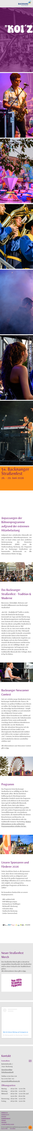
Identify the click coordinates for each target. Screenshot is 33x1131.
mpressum (4, 1113)
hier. (20, 554)
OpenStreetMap (6, 1070)
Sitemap (3, 1120)
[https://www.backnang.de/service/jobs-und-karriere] (16, 509)
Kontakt (3, 1117)
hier (7, 748)
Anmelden (12, 1128)
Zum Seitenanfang (30, 1127)
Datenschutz (5, 1115)
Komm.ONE (4, 1128)
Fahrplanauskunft (7, 1072)
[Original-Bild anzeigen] (16, 581)
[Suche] (1, 3)
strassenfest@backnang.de (10, 1081)
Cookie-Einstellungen (7, 1124)
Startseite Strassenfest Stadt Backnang (24, 5)
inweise (3, 1122)
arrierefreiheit (5, 1118)
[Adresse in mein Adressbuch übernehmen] (30, 1061)
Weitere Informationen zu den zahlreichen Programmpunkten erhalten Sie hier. (16, 824)
